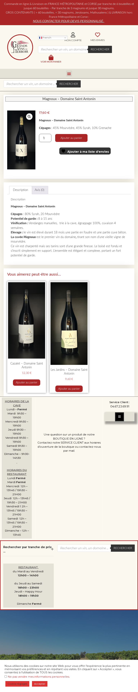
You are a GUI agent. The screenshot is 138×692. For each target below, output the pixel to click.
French (46, 37)
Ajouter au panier (71, 138)
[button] (69, 74)
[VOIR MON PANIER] (51, 57)
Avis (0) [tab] (39, 190)
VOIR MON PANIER (51, 61)
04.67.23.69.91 (119, 406)
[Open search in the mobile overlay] (75, 49)
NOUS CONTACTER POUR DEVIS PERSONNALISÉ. (68, 21)
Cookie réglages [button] (17, 683)
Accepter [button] (39, 683)
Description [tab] (20, 190)
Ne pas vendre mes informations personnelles (38, 676)
